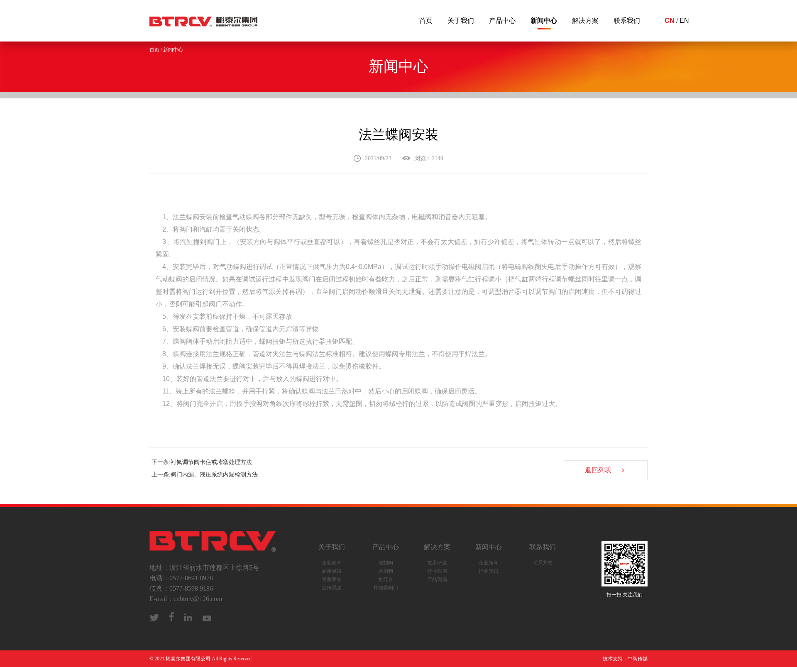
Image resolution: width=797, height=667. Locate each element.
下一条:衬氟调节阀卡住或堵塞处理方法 (202, 462)
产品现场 (437, 579)
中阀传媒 (638, 659)
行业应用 (437, 571)
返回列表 (598, 470)
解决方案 (585, 20)
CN (670, 20)
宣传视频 (332, 588)
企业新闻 (489, 563)
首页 (426, 20)
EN (684, 20)
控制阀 (385, 563)
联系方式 (543, 563)
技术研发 (437, 563)
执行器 (385, 579)
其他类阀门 (385, 588)
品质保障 (332, 571)
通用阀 (385, 571)
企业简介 (332, 563)
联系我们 (627, 20)
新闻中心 (544, 20)
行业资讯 (489, 571)
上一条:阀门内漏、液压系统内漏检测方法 (205, 475)
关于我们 (460, 20)
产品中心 (502, 20)
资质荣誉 (332, 579)
